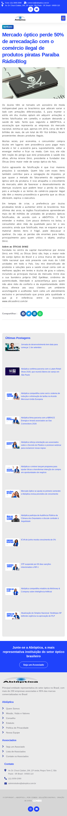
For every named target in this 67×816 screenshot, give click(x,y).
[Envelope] (36, 9)
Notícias (7, 27)
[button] (63, 18)
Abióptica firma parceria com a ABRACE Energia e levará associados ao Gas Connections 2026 (38, 421)
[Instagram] (30, 9)
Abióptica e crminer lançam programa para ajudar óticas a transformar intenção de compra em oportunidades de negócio (41, 469)
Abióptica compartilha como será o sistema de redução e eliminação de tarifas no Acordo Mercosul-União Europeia (40, 396)
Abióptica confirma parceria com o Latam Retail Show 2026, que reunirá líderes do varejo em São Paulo (41, 372)
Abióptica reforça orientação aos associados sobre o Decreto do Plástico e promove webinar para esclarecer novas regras (41, 445)
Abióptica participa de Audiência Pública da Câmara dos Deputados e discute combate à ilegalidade (40, 518)
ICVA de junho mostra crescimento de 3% (38, 540)
